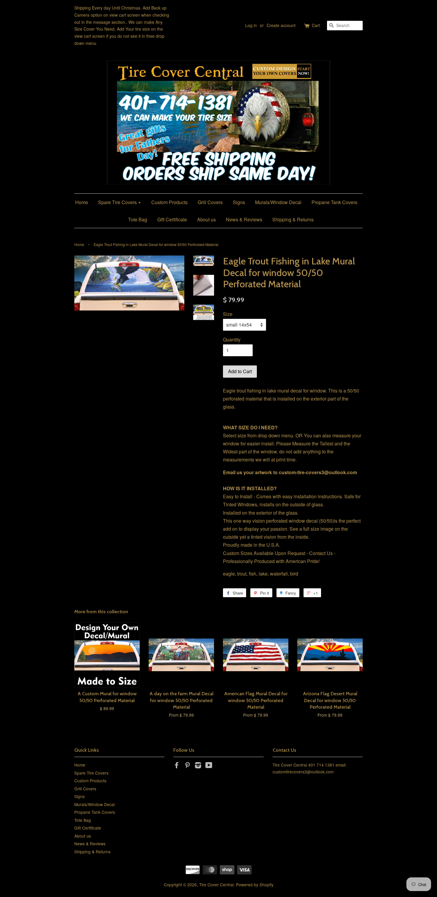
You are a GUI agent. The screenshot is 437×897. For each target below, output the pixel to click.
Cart (316, 25)
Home (81, 202)
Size (227, 313)
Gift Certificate (172, 219)
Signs (239, 202)
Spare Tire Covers (118, 202)
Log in (251, 25)
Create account (281, 25)
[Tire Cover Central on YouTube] (208, 766)
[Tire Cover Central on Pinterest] (187, 766)
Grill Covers (210, 202)
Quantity (231, 339)
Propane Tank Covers (334, 202)
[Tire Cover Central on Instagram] (198, 766)
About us (206, 219)
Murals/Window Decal (278, 202)
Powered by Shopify (254, 884)
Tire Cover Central (216, 884)
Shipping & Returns (293, 219)
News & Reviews (244, 219)
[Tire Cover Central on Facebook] (176, 766)
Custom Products (169, 202)
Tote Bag (137, 219)
